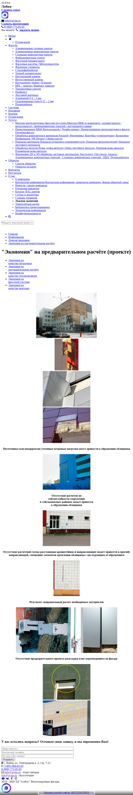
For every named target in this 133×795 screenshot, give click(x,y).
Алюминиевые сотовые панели (33, 48)
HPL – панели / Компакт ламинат (35, 85)
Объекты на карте (25, 166)
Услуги (12, 119)
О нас (11, 176)
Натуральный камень (27, 76)
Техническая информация (30, 210)
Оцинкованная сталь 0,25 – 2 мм (34, 101)
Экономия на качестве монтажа (18, 287)
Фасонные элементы (27, 67)
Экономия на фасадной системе (19, 280)
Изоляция (14, 110)
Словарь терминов (26, 197)
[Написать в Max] (6, 788)
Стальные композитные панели (33, 54)
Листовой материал (26, 95)
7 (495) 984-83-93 (13, 766)
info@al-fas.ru (13, 20)
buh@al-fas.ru (9, 775)
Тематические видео (27, 204)
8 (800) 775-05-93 (14, 26)
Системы (13, 107)
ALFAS (5, 2)
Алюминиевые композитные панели (37, 51)
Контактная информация (72, 182)
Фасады (12, 45)
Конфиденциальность (28, 213)
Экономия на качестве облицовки (20, 262)
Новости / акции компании (31, 185)
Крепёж (12, 113)
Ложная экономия (26, 200)
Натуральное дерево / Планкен (33, 82)
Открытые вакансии (27, 188)
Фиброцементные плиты (30, 57)
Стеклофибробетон (26, 70)
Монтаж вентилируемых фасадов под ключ (68, 125)
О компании (22, 179)
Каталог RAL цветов (27, 191)
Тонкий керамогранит (28, 73)
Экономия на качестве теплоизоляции (22, 274)
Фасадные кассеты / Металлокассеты (37, 63)
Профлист (21, 91)
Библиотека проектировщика (32, 207)
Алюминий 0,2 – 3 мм (28, 98)
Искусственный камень (29, 79)
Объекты (13, 160)
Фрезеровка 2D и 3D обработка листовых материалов (72, 156)
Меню (12, 35)
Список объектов (25, 163)
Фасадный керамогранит (30, 60)
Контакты (14, 169)
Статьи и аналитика (27, 194)
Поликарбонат (23, 104)
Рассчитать (14, 172)
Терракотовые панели (28, 88)
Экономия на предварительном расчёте (23, 268)
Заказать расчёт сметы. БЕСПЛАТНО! (66, 792)
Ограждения (22, 42)
